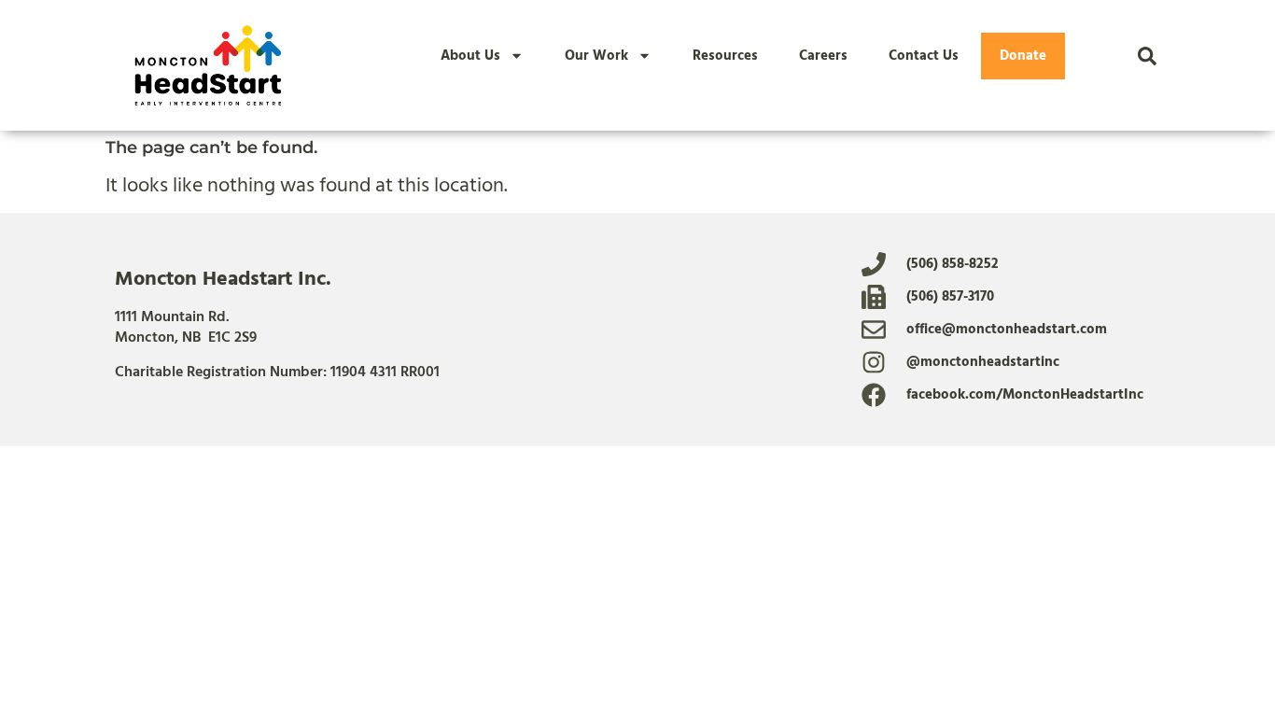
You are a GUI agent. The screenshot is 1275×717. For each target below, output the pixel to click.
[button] (1147, 56)
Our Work (596, 55)
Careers (823, 55)
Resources (725, 55)
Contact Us (924, 55)
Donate (1023, 55)
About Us (470, 55)
